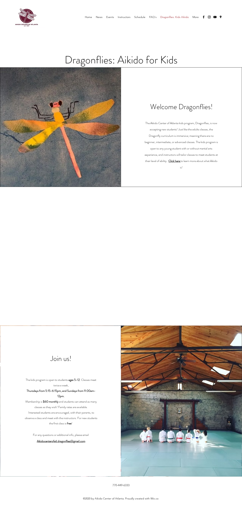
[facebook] (204, 17)
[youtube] (215, 17)
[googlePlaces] (221, 17)
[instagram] (209, 17)
